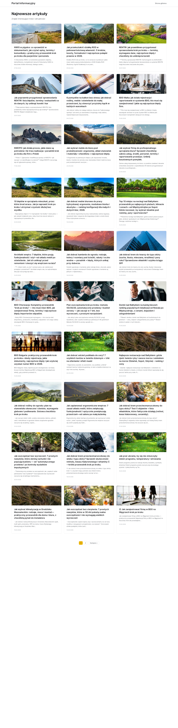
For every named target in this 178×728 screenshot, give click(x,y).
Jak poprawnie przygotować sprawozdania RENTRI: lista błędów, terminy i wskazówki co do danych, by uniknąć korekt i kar (36, 100)
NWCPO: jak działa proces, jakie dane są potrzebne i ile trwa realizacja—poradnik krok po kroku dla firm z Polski (36, 151)
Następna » (94, 543)
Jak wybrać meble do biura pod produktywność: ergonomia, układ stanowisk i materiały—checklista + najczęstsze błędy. (89, 151)
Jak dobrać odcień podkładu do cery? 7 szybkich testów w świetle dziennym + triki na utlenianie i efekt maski (88, 358)
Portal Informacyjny (23, 3)
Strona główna (160, 3)
